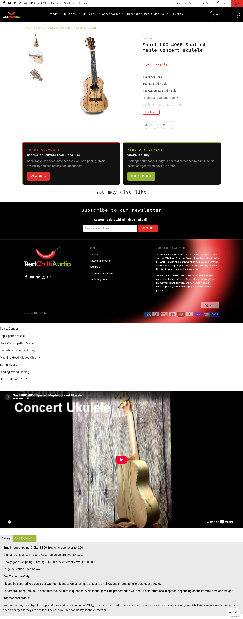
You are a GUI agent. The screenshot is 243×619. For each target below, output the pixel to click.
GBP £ (201, 3)
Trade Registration (99, 279)
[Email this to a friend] (172, 125)
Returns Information (100, 260)
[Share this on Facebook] (155, 125)
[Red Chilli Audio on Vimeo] (14, 3)
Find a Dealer (139, 176)
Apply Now (37, 176)
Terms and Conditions (101, 273)
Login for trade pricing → (157, 64)
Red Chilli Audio (39, 313)
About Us (69, 3)
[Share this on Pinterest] (163, 125)
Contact (55, 3)
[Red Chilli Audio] (12, 14)
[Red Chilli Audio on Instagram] (20, 3)
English (182, 3)
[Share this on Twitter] (146, 125)
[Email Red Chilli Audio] (25, 3)
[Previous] (47, 75)
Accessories (112, 14)
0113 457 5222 (38, 3)
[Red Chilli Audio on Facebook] (3, 3)
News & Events (172, 14)
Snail (146, 35)
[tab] (6, 538)
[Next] (137, 75)
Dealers (83, 3)
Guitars (70, 14)
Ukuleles (89, 14)
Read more (151, 112)
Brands (53, 14)
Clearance (134, 14)
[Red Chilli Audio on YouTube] (9, 3)
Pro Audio (151, 14)
